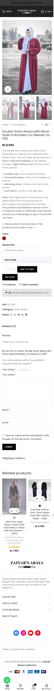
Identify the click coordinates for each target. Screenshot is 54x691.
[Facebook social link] (11, 315)
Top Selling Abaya (15, 542)
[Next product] (50, 125)
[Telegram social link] (26, 315)
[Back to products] (46, 125)
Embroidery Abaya (14, 537)
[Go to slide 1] (25, 92)
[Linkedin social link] (22, 315)
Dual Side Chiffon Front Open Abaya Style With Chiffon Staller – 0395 (39, 514)
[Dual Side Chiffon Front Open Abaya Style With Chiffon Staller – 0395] (40, 491)
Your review (9, 374)
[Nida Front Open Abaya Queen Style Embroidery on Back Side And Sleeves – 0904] (14, 497)
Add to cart (27, 269)
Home (5, 124)
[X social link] (15, 315)
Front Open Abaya (40, 522)
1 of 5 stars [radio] (20, 369)
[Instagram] (23, 633)
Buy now (10, 277)
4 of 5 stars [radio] (26, 369)
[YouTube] (30, 633)
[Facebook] (16, 633)
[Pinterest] (37, 633)
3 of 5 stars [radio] (24, 369)
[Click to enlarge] (7, 89)
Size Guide (10, 259)
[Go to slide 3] (31, 92)
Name (6, 410)
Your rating (9, 369)
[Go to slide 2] (28, 92)
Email (6, 422)
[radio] (4, 238)
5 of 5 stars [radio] (29, 369)
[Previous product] (43, 125)
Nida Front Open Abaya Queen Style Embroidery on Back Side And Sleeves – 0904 (14, 527)
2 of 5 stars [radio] (22, 369)
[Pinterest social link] (19, 315)
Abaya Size (8, 244)
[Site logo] (27, 11)
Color (5, 233)
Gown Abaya (18, 124)
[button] (5, 58)
